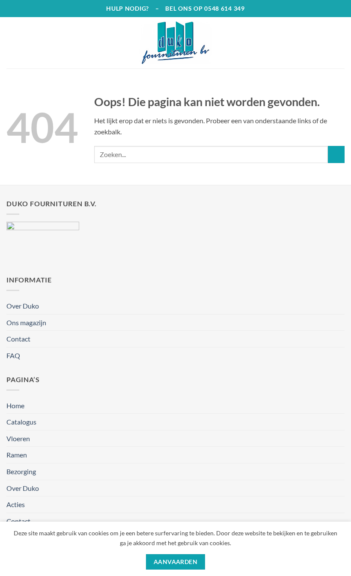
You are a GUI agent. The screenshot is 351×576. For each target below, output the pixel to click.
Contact (18, 339)
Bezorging (21, 471)
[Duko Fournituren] (175, 42)
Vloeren (18, 438)
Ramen (16, 455)
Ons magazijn (26, 322)
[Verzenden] (336, 154)
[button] (11, 42)
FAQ (13, 355)
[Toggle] (339, 438)
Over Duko (22, 306)
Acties (15, 504)
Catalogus (21, 422)
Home (15, 405)
